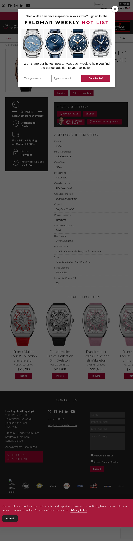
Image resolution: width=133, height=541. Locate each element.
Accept (10, 518)
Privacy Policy (78, 510)
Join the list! (96, 78)
